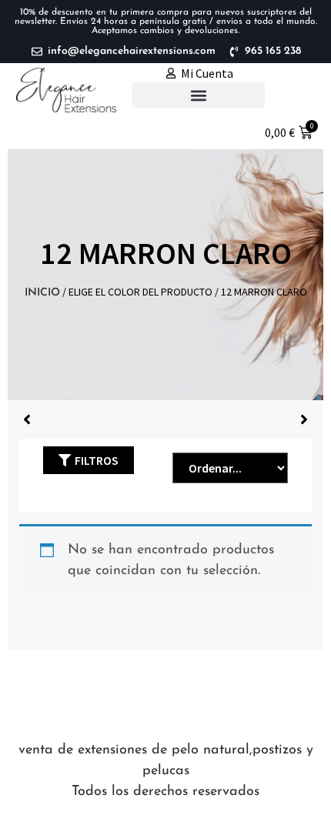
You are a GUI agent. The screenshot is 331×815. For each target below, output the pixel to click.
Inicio (42, 293)
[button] (198, 95)
